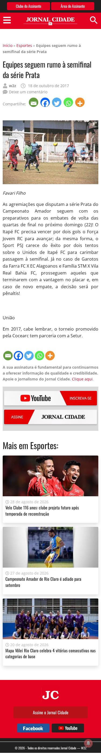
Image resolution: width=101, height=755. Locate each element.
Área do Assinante (73, 6)
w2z (12, 85)
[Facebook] (45, 102)
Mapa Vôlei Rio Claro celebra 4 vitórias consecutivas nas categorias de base (50, 653)
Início (7, 45)
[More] (80, 102)
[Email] (34, 102)
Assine (50, 417)
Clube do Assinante (28, 6)
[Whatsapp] (69, 102)
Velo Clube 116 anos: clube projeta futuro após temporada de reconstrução (42, 510)
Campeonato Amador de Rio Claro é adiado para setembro (43, 582)
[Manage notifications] (88, 743)
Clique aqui (82, 379)
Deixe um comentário (28, 91)
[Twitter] (57, 102)
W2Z (83, 748)
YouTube (50, 398)
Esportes (24, 45)
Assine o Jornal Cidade (50, 712)
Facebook (33, 728)
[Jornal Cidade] (50, 21)
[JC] (50, 694)
